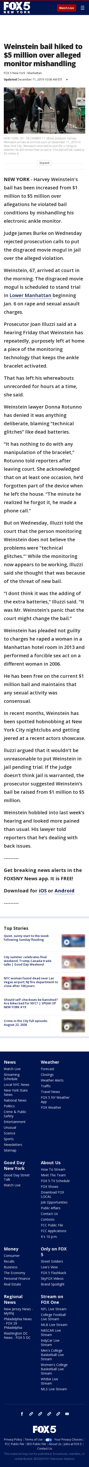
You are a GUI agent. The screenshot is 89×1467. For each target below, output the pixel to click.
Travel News (50, 1091)
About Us (51, 1162)
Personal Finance (17, 1278)
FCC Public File (52, 1225)
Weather (50, 1062)
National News (15, 1100)
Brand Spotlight (53, 1284)
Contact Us (49, 1213)
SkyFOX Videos (52, 1278)
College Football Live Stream (53, 1316)
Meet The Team (53, 1175)
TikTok (40, 1414)
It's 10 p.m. (49, 1236)
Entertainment (15, 1121)
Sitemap (10, 1150)
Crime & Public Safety (15, 1113)
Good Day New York (14, 1165)
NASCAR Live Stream (51, 1332)
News (10, 1062)
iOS (43, 890)
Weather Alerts (52, 1080)
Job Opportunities (54, 1202)
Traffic (46, 1086)
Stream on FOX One (52, 1299)
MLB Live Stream (54, 1324)
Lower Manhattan (30, 295)
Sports (9, 1139)
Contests (48, 1219)
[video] (73, 940)
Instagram (31, 1414)
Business (11, 1267)
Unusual (10, 1127)
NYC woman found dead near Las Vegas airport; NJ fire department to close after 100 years (31, 982)
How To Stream (53, 1169)
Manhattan (35, 73)
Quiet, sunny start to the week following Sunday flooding (26, 938)
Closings (47, 1074)
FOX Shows (49, 1186)
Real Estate (12, 1284)
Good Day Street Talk (17, 1177)
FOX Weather (51, 1107)
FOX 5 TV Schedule (55, 1181)
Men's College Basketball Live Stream (52, 1354)
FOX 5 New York (14, 73)
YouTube (49, 1414)
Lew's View (49, 1267)
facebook (22, 1414)
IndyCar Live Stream (50, 1342)
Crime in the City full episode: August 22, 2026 (26, 1023)
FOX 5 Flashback (53, 1272)
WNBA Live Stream (49, 1381)
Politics (9, 1106)
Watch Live (66, 8)
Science (9, 1133)
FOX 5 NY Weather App (55, 1099)
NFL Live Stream (53, 1309)
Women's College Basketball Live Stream (54, 1369)
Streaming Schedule (11, 1076)
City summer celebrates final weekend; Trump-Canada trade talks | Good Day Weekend (28, 960)
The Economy (14, 1272)
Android (65, 890)
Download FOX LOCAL (52, 1194)
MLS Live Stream (54, 1389)
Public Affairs (51, 1208)
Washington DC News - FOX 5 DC (17, 1335)
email (67, 1414)
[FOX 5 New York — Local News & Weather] (17, 7)
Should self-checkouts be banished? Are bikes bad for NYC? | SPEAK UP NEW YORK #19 (31, 1003)
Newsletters (13, 1144)
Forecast (47, 1069)
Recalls (9, 1261)
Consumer (12, 1255)
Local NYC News (16, 1084)
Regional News (13, 1299)
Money (11, 1249)
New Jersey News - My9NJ (18, 1311)
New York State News (16, 1092)
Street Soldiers (52, 1261)
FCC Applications (53, 1231)
